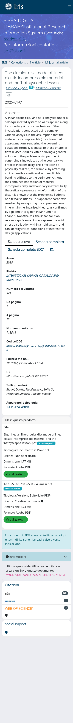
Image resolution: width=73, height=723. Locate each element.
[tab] (52, 249)
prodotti (11, 38)
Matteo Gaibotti (48, 88)
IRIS (4, 62)
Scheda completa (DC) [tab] (26, 249)
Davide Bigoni (17, 88)
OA (22, 38)
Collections (18, 62)
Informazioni (17, 556)
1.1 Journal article (56, 62)
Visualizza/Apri (16, 474)
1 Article (35, 62)
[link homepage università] (16, 7)
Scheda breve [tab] (19, 241)
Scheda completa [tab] (50, 241)
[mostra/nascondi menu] (69, 7)
